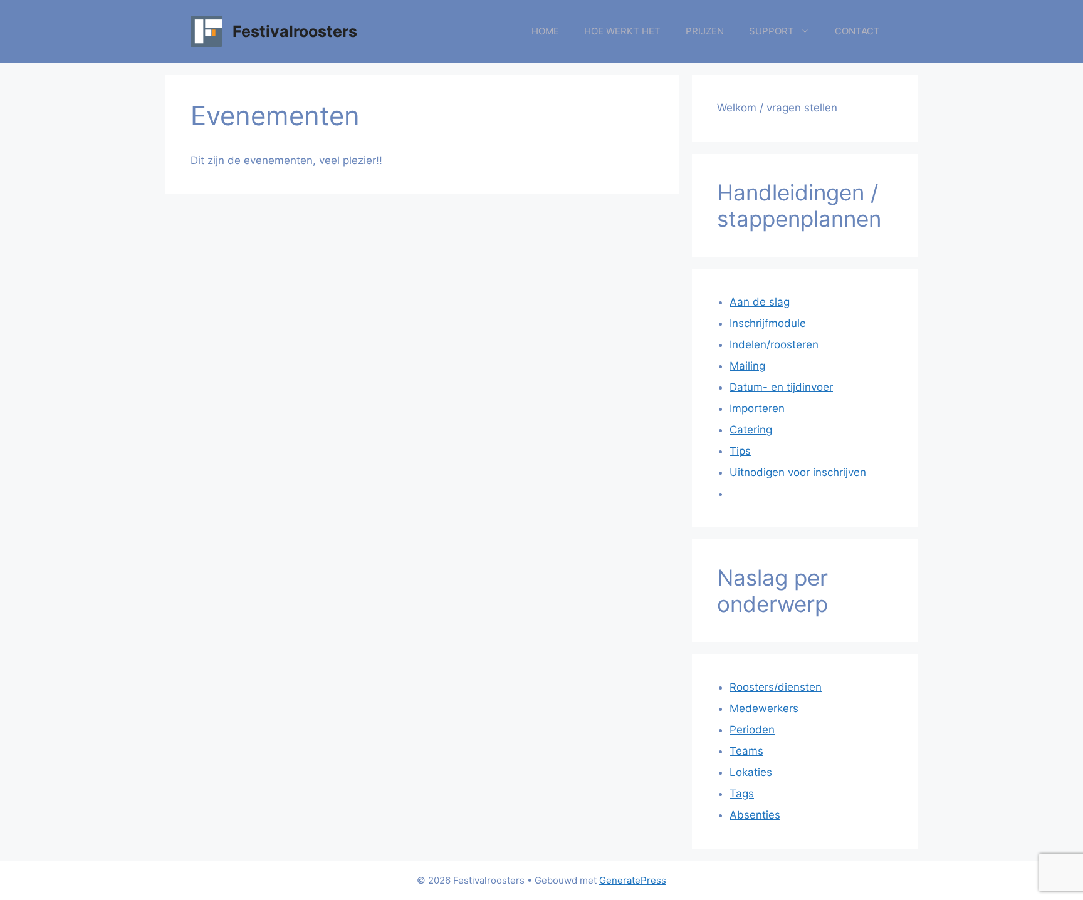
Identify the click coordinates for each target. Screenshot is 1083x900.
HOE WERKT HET (622, 31)
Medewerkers (764, 708)
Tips (740, 451)
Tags (742, 793)
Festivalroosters (295, 31)
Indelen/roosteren (774, 344)
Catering (751, 429)
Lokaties (751, 772)
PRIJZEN (705, 31)
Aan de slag (760, 302)
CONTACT (857, 31)
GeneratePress (632, 880)
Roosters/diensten (776, 687)
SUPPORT (771, 31)
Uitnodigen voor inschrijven (798, 472)
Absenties (755, 815)
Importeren (757, 408)
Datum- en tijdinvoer (781, 387)
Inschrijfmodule (768, 323)
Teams (746, 751)
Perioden (752, 729)
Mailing (747, 365)
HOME (545, 31)
